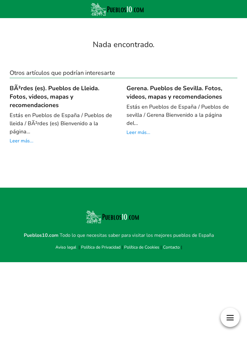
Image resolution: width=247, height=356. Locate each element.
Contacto (171, 247)
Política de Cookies (141, 247)
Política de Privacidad (100, 247)
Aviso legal (65, 247)
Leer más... (21, 141)
